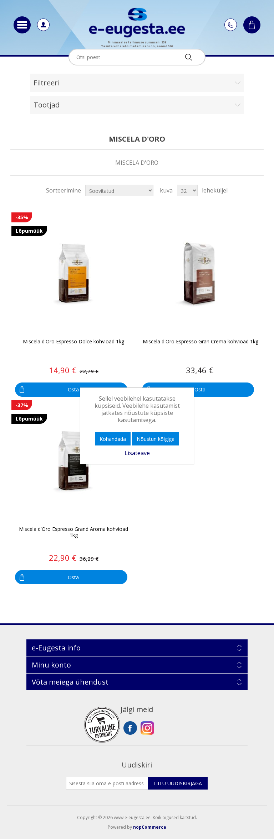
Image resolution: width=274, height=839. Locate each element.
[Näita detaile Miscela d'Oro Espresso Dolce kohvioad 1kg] (73, 273)
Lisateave (137, 453)
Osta (73, 389)
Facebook (130, 728)
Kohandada (113, 439)
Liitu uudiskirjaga (177, 783)
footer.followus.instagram (147, 728)
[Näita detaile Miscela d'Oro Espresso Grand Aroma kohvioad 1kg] (73, 461)
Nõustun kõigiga (155, 439)
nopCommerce (149, 827)
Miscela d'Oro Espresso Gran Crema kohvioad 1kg (200, 342)
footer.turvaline (102, 725)
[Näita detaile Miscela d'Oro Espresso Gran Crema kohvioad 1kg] (200, 273)
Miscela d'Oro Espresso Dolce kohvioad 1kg (73, 342)
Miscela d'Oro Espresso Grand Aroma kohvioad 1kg (73, 532)
